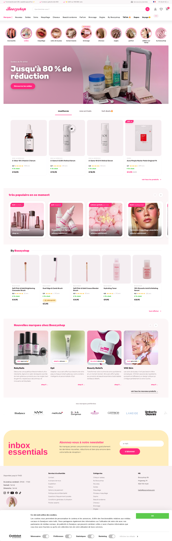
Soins (35, 17)
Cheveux (56, 17)
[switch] (68, 536)
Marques (8, 17)
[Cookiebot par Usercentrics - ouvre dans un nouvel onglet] (15, 536)
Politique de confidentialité (57, 493)
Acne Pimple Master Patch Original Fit (142, 161)
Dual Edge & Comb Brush (53, 288)
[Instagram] (5, 493)
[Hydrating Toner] (116, 269)
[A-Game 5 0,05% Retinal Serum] (67, 138)
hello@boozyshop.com (146, 490)
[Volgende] (161, 195)
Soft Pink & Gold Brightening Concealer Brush (23, 289)
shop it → (44, 384)
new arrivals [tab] (85, 111)
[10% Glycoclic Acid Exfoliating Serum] (147, 269)
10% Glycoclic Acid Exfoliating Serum (146, 289)
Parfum (83, 17)
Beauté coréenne (70, 17)
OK (152, 516)
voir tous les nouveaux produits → (144, 391)
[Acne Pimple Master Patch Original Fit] (143, 138)
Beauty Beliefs (95, 368)
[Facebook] (16, 493)
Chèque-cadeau (99, 477)
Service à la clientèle (56, 473)
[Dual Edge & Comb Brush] (55, 269)
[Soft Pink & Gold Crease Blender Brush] (86, 269)
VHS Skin (128, 368)
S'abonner (130, 451)
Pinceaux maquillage (100, 493)
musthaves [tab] (63, 111)
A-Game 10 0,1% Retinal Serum (101, 161)
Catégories (97, 473)
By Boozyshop (114, 17)
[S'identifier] (155, 9)
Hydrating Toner (110, 288)
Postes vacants (53, 503)
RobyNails (19, 368)
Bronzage (93, 17)
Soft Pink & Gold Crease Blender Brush (86, 289)
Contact (51, 477)
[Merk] (24, 413)
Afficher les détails (127, 536)
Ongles (102, 17)
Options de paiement (55, 490)
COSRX (129, 158)
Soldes (28, 17)
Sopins (95, 496)
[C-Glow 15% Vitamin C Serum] (29, 138)
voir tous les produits (150, 180)
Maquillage (45, 17)
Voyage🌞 (146, 17)
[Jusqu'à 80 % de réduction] (86, 74)
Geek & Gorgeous (18, 158)
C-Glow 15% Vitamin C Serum (23, 161)
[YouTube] (12, 493)
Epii (52, 368)
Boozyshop (16, 286)
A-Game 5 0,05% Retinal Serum (62, 161)
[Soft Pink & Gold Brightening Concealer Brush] (25, 269)
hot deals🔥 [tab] (107, 111)
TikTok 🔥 (127, 17)
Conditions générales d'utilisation (60, 499)
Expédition (52, 484)
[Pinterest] (8, 493)
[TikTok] (20, 493)
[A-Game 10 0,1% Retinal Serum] (105, 138)
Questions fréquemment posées (59, 496)
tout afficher (154, 311)
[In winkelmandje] (42, 150)
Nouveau (18, 17)
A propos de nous (54, 481)
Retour (50, 487)
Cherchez (147, 9)
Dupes (136, 17)
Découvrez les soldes (23, 86)
